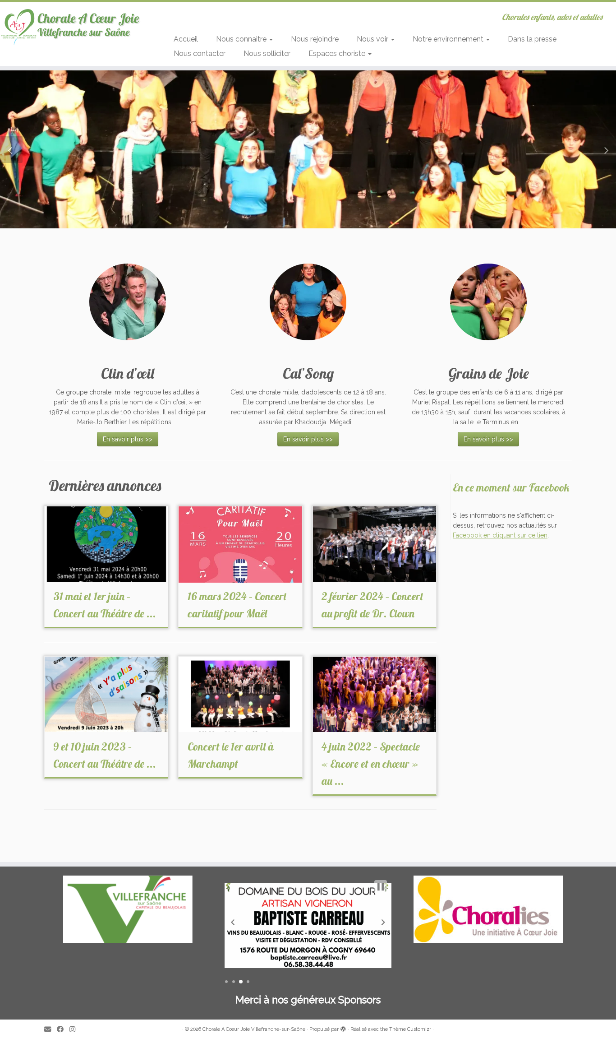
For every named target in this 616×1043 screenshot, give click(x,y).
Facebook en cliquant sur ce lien (500, 535)
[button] (11, 149)
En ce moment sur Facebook (511, 487)
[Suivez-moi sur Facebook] (63, 1029)
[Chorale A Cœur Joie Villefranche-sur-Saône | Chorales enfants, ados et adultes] (71, 26)
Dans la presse (532, 39)
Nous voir (373, 39)
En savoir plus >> (127, 439)
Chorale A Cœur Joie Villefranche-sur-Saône (253, 1029)
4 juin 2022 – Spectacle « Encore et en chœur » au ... (371, 764)
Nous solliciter (267, 53)
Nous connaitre (242, 39)
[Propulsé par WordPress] (343, 1027)
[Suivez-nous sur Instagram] (75, 1029)
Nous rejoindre (315, 39)
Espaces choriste (337, 53)
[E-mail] (50, 1029)
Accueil (186, 39)
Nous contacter (199, 53)
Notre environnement (449, 39)
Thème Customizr (410, 1029)
